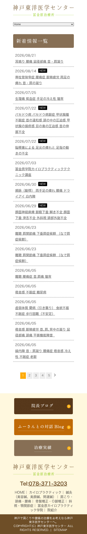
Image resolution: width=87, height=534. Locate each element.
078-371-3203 (48, 483)
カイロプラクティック (45, 492)
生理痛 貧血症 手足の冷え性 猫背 (39, 98)
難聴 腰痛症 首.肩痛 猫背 (33, 276)
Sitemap (60, 530)
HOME (20, 492)
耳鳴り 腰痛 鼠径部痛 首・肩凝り (39, 61)
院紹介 (52, 510)
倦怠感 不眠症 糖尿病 (30, 292)
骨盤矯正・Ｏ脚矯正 (50, 501)
